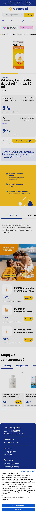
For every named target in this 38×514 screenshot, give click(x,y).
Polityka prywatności (28, 471)
